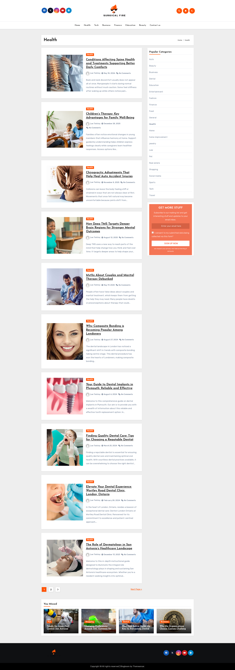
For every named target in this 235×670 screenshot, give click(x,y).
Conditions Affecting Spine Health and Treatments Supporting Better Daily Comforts (110, 63)
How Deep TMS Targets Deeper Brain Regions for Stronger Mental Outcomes (110, 227)
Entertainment (156, 92)
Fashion (153, 98)
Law (151, 150)
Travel (152, 195)
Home (77, 25)
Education (130, 25)
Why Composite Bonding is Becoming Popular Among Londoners (105, 330)
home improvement (158, 137)
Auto (151, 59)
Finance (118, 25)
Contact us (155, 25)
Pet (151, 156)
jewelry (152, 143)
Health (87, 25)
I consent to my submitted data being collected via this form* (170, 234)
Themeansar (138, 666)
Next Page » (136, 589)
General (152, 117)
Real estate (154, 163)
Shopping (153, 169)
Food (151, 111)
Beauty (142, 25)
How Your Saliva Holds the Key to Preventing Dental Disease (136, 629)
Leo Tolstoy (95, 73)
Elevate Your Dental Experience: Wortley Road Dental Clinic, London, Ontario (109, 490)
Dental (152, 79)
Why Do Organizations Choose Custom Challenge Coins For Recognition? (173, 629)
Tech (96, 25)
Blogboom (125, 666)
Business (106, 25)
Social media (155, 176)
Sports (152, 182)
